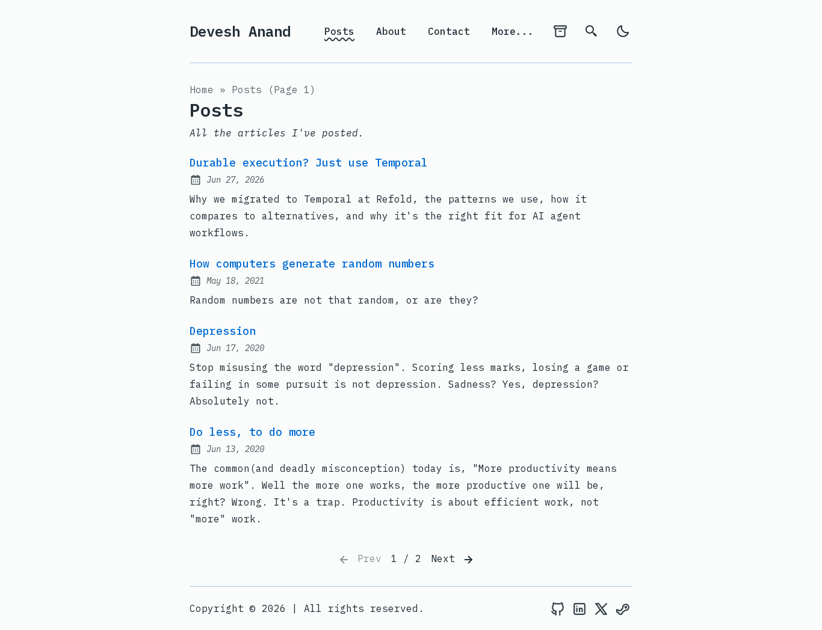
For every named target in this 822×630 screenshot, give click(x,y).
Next (446, 558)
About (391, 31)
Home (202, 90)
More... (513, 31)
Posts (339, 31)
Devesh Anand (240, 31)
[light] (622, 31)
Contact (449, 31)
